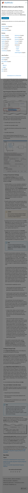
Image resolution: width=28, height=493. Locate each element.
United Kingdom (18, 52)
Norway (16, 37)
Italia (2, 48)
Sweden (16, 43)
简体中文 (5, 65)
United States (4, 30)
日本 (2, 69)
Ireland (2, 46)
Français (18, 50)
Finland (3, 43)
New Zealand (4, 61)
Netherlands (17, 35)
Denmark (3, 37)
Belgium (3, 35)
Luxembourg (4, 50)
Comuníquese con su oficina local (14, 75)
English (17, 48)
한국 (2, 71)
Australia (3, 57)
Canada (3, 28)
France (2, 45)
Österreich (17, 39)
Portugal (16, 41)
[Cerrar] (26, 3)
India (2, 59)
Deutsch (17, 46)
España (3, 41)
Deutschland (4, 39)
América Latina (4, 26)
